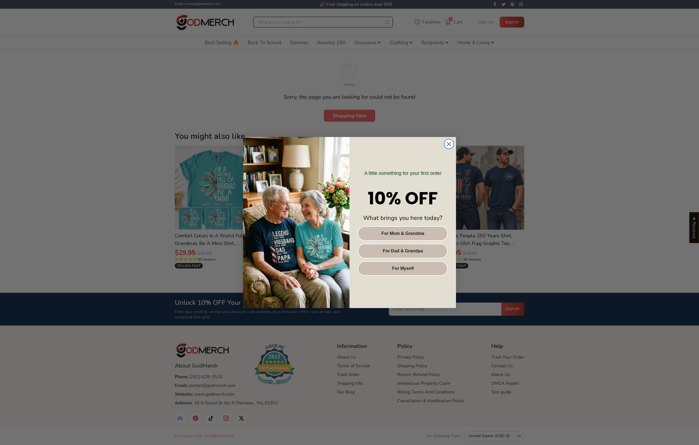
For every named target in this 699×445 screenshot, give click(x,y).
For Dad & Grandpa (403, 251)
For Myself (403, 268)
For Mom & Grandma (402, 233)
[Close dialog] (449, 144)
